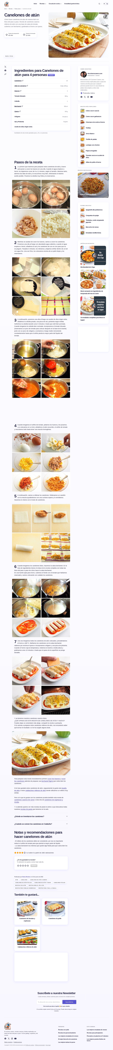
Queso (16, 111)
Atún (16, 879)
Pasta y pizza (9, 56)
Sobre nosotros (8, 1042)
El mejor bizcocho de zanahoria (67, 1039)
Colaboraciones (18, 1042)
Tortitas (88, 128)
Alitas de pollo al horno (93, 162)
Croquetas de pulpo (92, 215)
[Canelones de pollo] (55, 911)
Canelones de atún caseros (38, 879)
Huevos (17, 91)
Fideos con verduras (88, 194)
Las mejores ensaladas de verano (68, 1036)
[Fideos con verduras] (93, 185)
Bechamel (17, 106)
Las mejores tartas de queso (66, 1042)
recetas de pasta (26, 809)
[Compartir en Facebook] (5, 70)
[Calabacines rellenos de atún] (27, 939)
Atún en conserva (20, 86)
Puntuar (34, 865)
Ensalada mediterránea (93, 233)
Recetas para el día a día (36, 885)
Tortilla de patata (91, 139)
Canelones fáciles (59, 882)
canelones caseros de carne (24, 800)
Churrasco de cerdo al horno (95, 122)
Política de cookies (30, 1045)
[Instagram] (88, 97)
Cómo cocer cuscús (92, 111)
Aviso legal (48, 1045)
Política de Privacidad (55, 1009)
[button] (99, 3)
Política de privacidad (40, 1045)
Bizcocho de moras (92, 227)
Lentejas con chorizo (93, 145)
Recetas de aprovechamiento (67, 1033)
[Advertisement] (41, 967)
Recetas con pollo (63, 1029)
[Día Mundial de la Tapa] (93, 255)
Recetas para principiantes (95, 1033)
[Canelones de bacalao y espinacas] (27, 911)
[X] (8, 1038)
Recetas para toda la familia (47, 888)
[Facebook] (81, 97)
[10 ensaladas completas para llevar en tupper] (93, 306)
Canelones (18, 81)
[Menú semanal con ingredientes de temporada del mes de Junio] (93, 279)
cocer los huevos (54, 779)
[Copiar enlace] (5, 74)
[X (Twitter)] (84, 97)
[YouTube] (91, 97)
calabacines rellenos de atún (35, 790)
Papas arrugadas (91, 151)
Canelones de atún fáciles (23, 882)
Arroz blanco (90, 133)
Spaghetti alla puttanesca (94, 210)
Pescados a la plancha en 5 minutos (97, 1036)
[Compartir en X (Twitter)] (5, 67)
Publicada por (22, 876)
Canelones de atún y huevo (42, 882)
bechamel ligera (47, 781)
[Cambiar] (51, 75)
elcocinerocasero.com (95, 73)
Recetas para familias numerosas (25, 888)
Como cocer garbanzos (93, 116)
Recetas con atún (20, 885)
